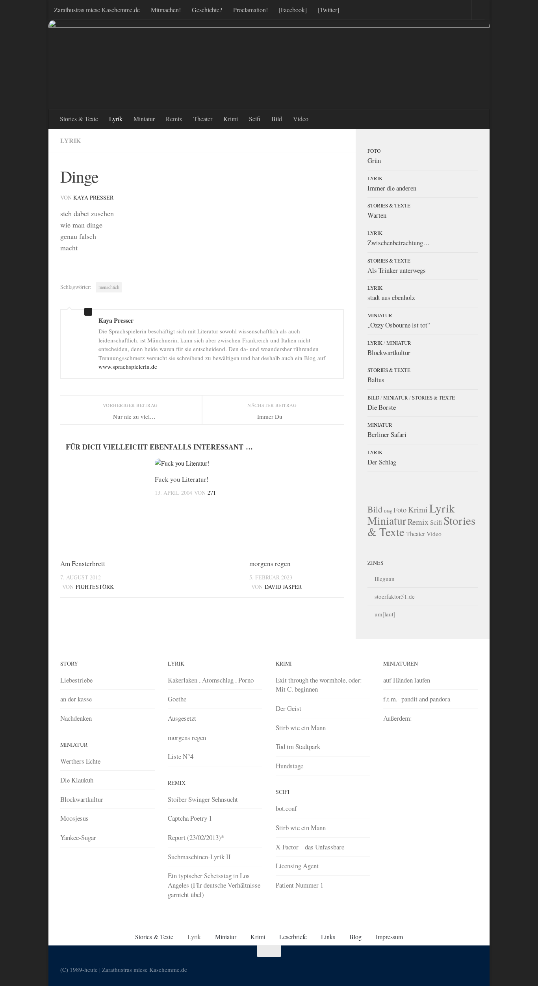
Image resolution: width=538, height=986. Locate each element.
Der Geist (288, 708)
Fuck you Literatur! (182, 479)
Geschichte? (207, 10)
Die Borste (381, 407)
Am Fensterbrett (82, 563)
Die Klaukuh (76, 779)
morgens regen (270, 563)
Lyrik (115, 119)
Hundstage (289, 765)
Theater (202, 119)
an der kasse (76, 698)
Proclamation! (250, 10)
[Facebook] (293, 10)
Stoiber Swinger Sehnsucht (203, 799)
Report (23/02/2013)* (196, 837)
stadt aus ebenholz (391, 297)
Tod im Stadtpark (298, 746)
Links (328, 936)
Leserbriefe (293, 936)
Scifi (254, 119)
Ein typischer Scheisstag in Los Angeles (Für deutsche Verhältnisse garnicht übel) (214, 885)
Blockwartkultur (388, 352)
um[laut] (385, 614)
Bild (276, 119)
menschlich (108, 287)
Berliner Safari (386, 434)
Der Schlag (381, 461)
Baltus (375, 379)
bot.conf (286, 808)
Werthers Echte (80, 761)
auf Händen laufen (406, 679)
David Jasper (283, 586)
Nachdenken (76, 718)
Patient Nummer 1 (299, 885)
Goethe (177, 698)
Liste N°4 (180, 756)
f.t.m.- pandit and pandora (416, 698)
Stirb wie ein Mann (301, 727)
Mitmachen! (166, 10)
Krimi (230, 119)
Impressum (389, 936)
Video (300, 119)
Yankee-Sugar (78, 837)
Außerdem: (397, 718)
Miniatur (144, 119)
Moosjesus (74, 818)
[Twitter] (328, 10)
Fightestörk (95, 586)
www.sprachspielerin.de (127, 366)
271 (212, 492)
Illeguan (385, 579)
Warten (376, 215)
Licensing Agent (297, 865)
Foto (373, 150)
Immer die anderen (391, 187)
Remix (174, 119)
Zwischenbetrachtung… (398, 242)
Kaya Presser (93, 197)
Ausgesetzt (182, 718)
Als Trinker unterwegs (396, 270)
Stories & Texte (79, 119)
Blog (388, 511)
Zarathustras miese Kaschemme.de (97, 10)
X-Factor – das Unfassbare (310, 846)
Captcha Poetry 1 (190, 818)
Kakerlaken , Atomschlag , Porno (211, 679)
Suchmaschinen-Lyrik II (199, 856)
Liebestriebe (76, 679)
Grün (374, 160)
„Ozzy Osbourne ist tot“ (398, 324)
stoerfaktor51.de (395, 596)
